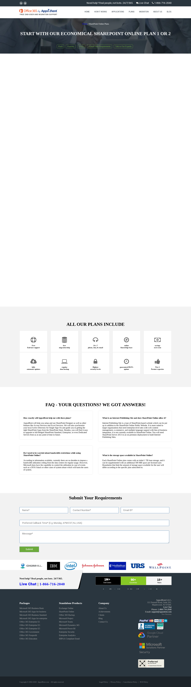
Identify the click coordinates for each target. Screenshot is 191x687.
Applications (118, 12)
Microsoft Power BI (67, 628)
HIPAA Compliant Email (69, 639)
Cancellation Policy (130, 682)
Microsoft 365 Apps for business (32, 612)
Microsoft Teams (66, 622)
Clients (101, 615)
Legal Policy (103, 682)
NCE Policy (144, 682)
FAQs (81, 46)
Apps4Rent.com (43, 682)
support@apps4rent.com (162, 612)
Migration (144, 12)
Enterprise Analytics (67, 635)
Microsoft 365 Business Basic (31, 608)
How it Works (100, 12)
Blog (169, 12)
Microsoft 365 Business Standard (33, 615)
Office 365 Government (29, 632)
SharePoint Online (66, 612)
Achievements (104, 612)
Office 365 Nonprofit (28, 635)
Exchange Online (66, 608)
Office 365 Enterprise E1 (29, 622)
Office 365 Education (28, 639)
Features (70, 46)
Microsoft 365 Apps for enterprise (33, 618)
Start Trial (103, 102)
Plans (131, 12)
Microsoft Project (66, 618)
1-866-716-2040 (163, 3)
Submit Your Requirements (99, 46)
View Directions (167, 614)
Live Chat (144, 3)
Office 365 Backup (67, 615)
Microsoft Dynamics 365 (69, 625)
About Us (157, 12)
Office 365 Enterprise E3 (29, 625)
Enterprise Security (67, 632)
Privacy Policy (116, 682)
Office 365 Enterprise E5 (29, 628)
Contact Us (103, 622)
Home (87, 12)
